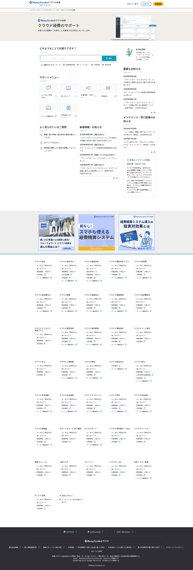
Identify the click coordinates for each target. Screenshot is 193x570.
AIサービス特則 (96, 551)
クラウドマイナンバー (93, 395)
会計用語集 (65, 274)
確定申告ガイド (92, 271)
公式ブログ (70, 532)
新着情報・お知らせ (44, 271)
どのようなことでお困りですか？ (58, 48)
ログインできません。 (52, 142)
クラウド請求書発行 (142, 295)
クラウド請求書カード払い (120, 428)
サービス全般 (40, 495)
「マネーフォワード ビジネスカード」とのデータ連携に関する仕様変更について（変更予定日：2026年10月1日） (98, 171)
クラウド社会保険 (66, 395)
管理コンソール (41, 462)
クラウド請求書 (140, 261)
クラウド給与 (139, 361)
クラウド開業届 (41, 428)
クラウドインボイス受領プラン (43, 329)
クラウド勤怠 (89, 361)
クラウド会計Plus (66, 261)
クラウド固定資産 (66, 328)
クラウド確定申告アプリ (119, 261)
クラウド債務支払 (91, 295)
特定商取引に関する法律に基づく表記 (91, 547)
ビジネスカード (90, 428)
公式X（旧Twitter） (123, 532)
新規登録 (158, 4)
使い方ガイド (41, 268)
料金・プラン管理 (141, 462)
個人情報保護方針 (30, 547)
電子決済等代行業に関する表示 (149, 547)
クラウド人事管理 (66, 361)
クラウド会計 (40, 261)
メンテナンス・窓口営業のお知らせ (72, 500)
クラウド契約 (114, 395)
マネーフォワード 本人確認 (70, 428)
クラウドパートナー (142, 428)
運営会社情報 (13, 547)
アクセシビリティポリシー (175, 547)
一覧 (116, 178)
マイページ (88, 462)
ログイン (146, 4)
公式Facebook (95, 532)
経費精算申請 (70, 65)
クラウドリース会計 (142, 328)
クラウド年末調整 (42, 395)
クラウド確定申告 (91, 261)
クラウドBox (40, 361)
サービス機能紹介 (43, 278)
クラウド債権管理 (116, 295)
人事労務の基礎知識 (143, 375)
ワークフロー (84, 65)
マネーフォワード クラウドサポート (43, 10)
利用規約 (40, 274)
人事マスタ (63, 462)
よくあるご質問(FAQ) (44, 265)
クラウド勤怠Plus (116, 361)
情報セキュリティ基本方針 (52, 547)
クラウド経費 (64, 295)
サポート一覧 (131, 4)
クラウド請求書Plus (43, 295)
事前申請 (108, 65)
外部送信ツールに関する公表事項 (119, 547)
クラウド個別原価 (91, 328)
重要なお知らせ (67, 495)
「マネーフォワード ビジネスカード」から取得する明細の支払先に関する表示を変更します (139, 82)
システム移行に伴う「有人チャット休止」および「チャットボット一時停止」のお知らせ (139, 145)
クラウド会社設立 (141, 395)
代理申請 (97, 65)
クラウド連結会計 (116, 328)
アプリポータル (115, 462)
